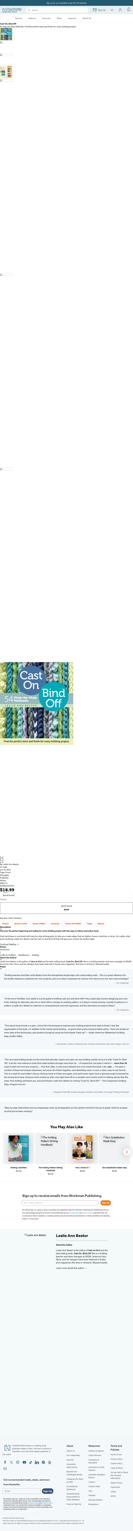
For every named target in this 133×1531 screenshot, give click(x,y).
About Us (70, 1450)
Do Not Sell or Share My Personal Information (119, 1475)
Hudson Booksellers (73, 923)
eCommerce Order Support (96, 1468)
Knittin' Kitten (15, 1036)
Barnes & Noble (20, 923)
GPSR (113, 1496)
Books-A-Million (39, 923)
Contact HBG (94, 1486)
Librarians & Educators (93, 1461)
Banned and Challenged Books (74, 1473)
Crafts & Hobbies (8, 954)
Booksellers (93, 1504)
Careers (91, 1481)
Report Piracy (116, 1482)
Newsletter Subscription (71, 1465)
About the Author (8, 957)
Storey (3, 880)
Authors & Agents (96, 1450)
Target (89, 923)
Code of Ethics (117, 1467)
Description (5, 927)
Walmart (101, 923)
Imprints (72, 18)
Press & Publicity (73, 1504)
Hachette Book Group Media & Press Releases (73, 1496)
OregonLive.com (17, 1084)
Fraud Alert (115, 1487)
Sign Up (106, 1203)
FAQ (90, 1490)
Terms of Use (116, 1454)
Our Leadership (73, 1455)
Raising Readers (95, 1499)
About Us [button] (86, 18)
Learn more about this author (70, 1267)
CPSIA (113, 1491)
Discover (46, 18)
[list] (66, 759)
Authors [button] (32, 18)
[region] (66, 1154)
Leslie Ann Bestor (11, 864)
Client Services (94, 1455)
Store (59, 18)
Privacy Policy (116, 1459)
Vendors (91, 1495)
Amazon (5, 923)
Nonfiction (5, 949)
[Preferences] (112, 10)
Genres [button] (18, 18)
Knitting (35, 954)
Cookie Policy (116, 1463)
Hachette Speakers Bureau (96, 1476)
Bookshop (55, 923)
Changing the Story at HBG (74, 1480)
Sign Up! (102, 9)
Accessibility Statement (72, 1488)
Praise (3, 966)
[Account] (120, 10)
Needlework (23, 954)
